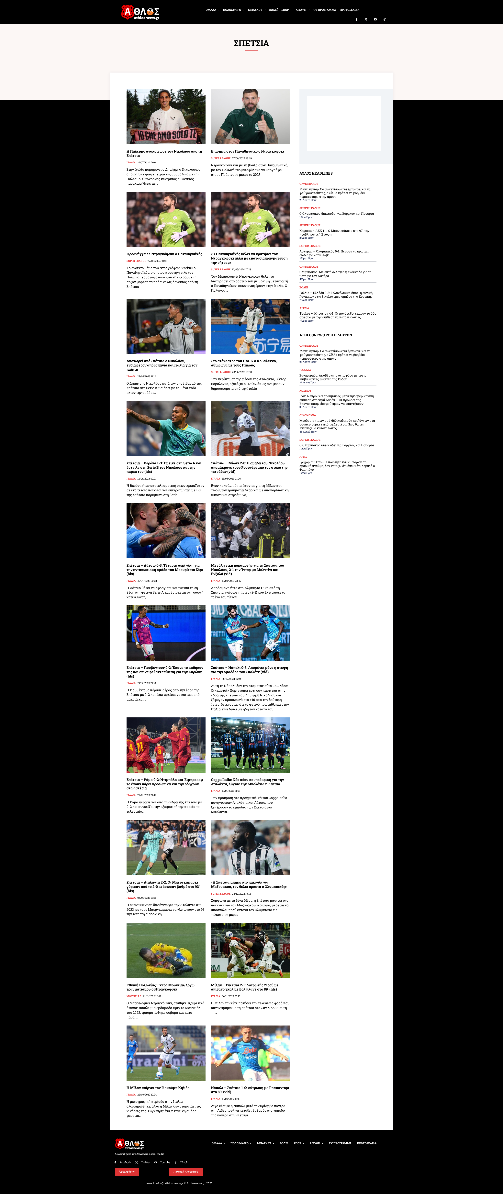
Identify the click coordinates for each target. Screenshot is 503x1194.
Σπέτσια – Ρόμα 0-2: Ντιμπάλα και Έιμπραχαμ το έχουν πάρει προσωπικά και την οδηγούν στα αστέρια (165, 783)
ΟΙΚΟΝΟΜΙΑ (307, 415)
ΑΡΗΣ (303, 456)
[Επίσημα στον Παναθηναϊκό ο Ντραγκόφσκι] (250, 116)
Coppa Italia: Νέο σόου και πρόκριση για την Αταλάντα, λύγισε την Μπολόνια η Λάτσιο (247, 781)
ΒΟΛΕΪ (303, 287)
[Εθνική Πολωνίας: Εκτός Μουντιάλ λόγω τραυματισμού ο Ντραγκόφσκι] (166, 950)
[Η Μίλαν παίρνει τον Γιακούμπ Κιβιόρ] (166, 1053)
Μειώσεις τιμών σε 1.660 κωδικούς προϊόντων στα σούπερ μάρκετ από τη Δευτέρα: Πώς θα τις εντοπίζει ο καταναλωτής (337, 424)
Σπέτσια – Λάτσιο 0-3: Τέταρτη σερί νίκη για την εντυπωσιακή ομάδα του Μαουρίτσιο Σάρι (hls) (165, 569)
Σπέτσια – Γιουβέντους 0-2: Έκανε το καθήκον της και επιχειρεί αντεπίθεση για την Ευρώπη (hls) (165, 671)
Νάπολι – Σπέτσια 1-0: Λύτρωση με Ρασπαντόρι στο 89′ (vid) (250, 1089)
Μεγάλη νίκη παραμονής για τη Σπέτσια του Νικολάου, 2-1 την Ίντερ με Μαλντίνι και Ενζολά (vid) (247, 569)
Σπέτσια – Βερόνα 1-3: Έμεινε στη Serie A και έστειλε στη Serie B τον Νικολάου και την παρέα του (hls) (164, 467)
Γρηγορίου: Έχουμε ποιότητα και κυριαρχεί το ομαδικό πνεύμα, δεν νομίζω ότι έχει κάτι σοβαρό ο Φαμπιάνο (337, 465)
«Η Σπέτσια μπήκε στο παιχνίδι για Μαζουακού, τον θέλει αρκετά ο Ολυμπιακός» (249, 884)
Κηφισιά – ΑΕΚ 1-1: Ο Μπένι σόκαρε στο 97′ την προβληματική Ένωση (334, 232)
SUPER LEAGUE (220, 158)
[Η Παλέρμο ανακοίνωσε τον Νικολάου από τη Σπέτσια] (166, 116)
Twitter (145, 1162)
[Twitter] (366, 19)
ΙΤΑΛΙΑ (131, 162)
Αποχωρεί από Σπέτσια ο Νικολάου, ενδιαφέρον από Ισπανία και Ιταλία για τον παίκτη (162, 365)
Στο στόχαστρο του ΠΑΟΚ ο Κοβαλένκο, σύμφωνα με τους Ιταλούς (244, 362)
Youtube (165, 1162)
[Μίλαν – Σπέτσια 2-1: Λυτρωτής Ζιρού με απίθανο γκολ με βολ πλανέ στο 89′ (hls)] (250, 950)
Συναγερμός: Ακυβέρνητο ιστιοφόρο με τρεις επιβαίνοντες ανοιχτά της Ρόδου (332, 377)
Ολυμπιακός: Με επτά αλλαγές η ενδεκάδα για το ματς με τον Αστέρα (335, 274)
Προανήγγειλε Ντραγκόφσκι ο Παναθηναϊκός (164, 253)
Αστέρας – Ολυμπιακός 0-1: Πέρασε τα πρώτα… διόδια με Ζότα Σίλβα (334, 253)
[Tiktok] (384, 19)
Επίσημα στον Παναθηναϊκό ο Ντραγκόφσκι (247, 151)
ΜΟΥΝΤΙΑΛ (134, 996)
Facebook (125, 1162)
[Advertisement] (344, 123)
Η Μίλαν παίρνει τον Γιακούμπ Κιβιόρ (158, 1087)
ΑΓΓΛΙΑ (304, 308)
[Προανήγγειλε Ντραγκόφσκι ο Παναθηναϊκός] (166, 219)
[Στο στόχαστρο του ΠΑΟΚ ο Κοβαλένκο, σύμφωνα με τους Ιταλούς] (250, 326)
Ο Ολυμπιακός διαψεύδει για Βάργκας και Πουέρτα (336, 213)
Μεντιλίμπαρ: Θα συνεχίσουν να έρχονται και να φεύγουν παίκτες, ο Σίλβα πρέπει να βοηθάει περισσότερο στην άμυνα (335, 193)
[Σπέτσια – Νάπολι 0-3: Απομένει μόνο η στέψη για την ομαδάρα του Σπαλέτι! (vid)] (250, 633)
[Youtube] (375, 19)
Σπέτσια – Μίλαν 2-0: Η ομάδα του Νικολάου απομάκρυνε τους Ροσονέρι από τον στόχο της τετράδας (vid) (249, 467)
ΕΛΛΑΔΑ (305, 370)
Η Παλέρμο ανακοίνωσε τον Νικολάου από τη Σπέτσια (164, 153)
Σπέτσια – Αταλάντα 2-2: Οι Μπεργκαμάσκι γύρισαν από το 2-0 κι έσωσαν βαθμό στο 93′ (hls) (163, 886)
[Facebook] (356, 19)
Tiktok (184, 1162)
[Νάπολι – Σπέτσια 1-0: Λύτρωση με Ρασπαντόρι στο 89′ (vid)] (250, 1053)
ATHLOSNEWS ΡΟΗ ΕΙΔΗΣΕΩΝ (325, 335)
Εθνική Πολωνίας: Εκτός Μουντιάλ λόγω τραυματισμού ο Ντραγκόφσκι (161, 987)
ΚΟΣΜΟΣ (305, 390)
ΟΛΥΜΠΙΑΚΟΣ (308, 183)
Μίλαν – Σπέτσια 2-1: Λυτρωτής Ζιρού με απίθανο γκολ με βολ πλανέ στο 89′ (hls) (245, 987)
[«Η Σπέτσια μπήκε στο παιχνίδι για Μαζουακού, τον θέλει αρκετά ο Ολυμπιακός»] (250, 847)
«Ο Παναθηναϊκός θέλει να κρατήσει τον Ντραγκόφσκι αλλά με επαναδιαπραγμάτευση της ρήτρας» (249, 258)
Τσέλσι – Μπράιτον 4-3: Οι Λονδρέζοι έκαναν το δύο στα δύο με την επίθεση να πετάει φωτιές (337, 315)
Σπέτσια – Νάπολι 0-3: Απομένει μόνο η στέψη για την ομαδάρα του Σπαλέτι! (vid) (249, 669)
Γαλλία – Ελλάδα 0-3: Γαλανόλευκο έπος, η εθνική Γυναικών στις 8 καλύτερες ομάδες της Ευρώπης (336, 294)
